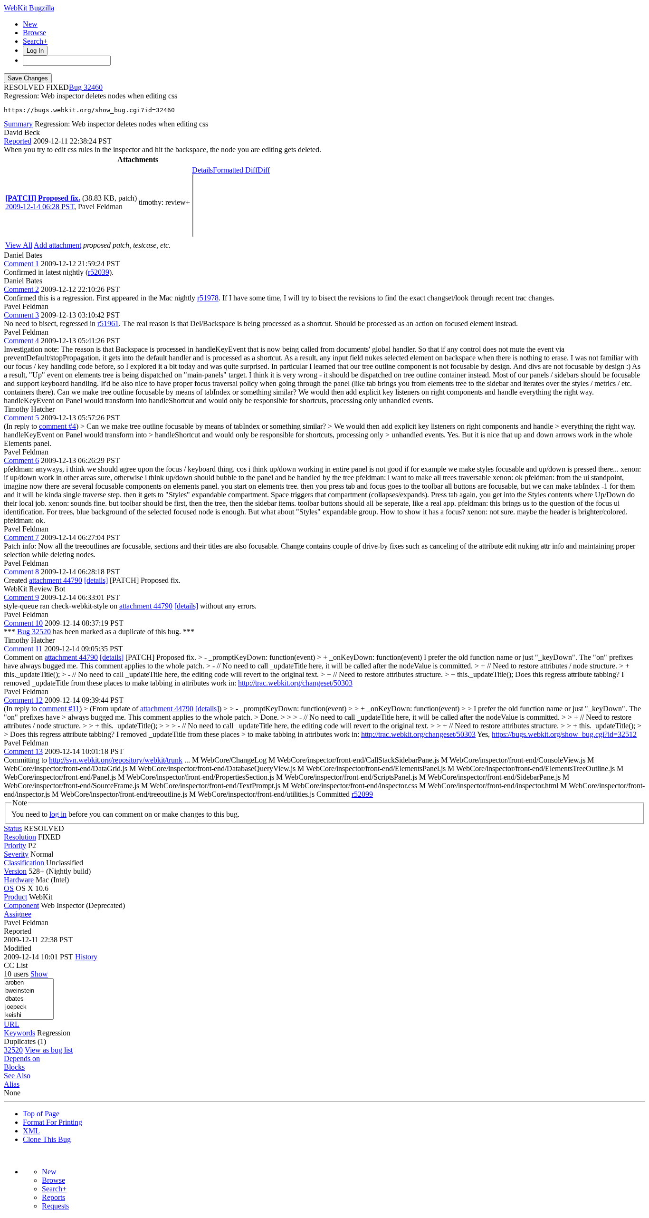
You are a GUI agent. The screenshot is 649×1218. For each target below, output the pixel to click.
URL (11, 1024)
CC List (16, 965)
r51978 (208, 298)
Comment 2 (21, 289)
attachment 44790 (55, 580)
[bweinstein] (28, 991)
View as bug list (49, 1050)
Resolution (20, 837)
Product (15, 897)
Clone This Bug (47, 1139)
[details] (96, 580)
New (30, 24)
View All (18, 245)
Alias (11, 1084)
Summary (18, 124)
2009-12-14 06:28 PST (39, 207)
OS (9, 888)
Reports (53, 1197)
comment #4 (57, 426)
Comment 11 (23, 649)
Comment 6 (21, 460)
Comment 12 (23, 700)
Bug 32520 (34, 632)
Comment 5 (21, 418)
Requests (55, 1206)
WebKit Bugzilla (29, 8)
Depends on (22, 1058)
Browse (34, 33)
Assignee (17, 914)
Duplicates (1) (25, 1041)
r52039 (98, 272)
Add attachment (57, 245)
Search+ (35, 41)
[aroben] (28, 983)
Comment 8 (21, 572)
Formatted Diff (235, 170)
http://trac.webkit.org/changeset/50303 (295, 683)
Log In (35, 50)
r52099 (362, 794)
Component (21, 905)
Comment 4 (21, 341)
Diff (264, 170)
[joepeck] (28, 1007)
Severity (16, 854)
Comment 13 (23, 751)
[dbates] (28, 999)
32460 (93, 87)
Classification (24, 863)
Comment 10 (23, 623)
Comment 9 (21, 597)
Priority (15, 845)
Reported (17, 141)
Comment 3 (21, 315)
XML (31, 1131)
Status (13, 828)
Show (39, 974)
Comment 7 (21, 537)
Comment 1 (21, 264)
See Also (17, 1076)
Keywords (19, 1033)
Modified (17, 948)
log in (58, 814)
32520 (13, 1050)
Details (202, 170)
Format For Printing (52, 1122)
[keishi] (28, 1015)
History (86, 957)
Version (15, 871)
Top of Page (41, 1114)
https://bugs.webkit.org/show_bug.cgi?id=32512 (564, 734)
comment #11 (59, 709)
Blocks (14, 1067)
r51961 (108, 323)
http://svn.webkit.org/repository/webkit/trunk (115, 760)
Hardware (19, 880)
